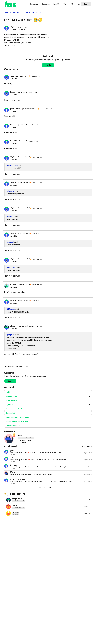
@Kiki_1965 (12, 267)
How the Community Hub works (17, 417)
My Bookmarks (48, 396)
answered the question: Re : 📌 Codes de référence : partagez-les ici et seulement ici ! (38, 460)
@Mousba (11, 309)
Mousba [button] (13, 284)
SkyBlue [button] (13, 27)
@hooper (10, 191)
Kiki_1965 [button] (13, 141)
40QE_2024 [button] (14, 76)
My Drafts (48, 405)
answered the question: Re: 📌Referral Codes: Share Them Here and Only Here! (35, 452)
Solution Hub (10, 413)
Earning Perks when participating (18, 421)
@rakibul (10, 242)
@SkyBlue (11, 334)
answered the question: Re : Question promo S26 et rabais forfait (31, 474)
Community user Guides (14, 409)
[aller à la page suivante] (56, 487)
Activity (8, 392)
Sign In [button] (48, 65)
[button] (6, 28)
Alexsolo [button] (13, 326)
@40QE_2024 (12, 165)
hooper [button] (12, 92)
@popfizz (11, 216)
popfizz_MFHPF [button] (15, 109)
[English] (10, 4)
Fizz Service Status (13, 426)
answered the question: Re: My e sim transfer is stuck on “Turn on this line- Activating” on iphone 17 (42, 467)
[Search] (79, 4)
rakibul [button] (12, 125)
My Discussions (11, 400)
